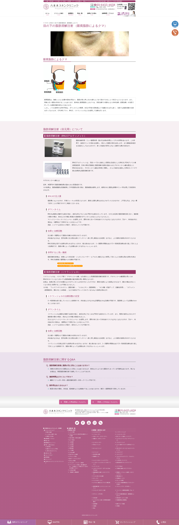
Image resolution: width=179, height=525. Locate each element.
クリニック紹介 (58, 14)
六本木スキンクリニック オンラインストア (54, 462)
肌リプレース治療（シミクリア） (124, 436)
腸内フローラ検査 (120, 503)
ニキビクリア (119, 452)
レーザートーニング (121, 432)
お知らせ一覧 (48, 453)
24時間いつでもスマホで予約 (126, 6)
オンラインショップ (127, 522)
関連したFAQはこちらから (108, 402)
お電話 (163, 522)
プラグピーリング (120, 442)
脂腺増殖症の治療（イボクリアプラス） (101, 473)
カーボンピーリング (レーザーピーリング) (125, 439)
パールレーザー (96, 434)
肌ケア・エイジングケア (75, 458)
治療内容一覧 (72, 428)
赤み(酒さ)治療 (96, 454)
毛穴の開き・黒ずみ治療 (75, 437)
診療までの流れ (91, 14)
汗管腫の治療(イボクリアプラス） (124, 468)
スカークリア (119, 454)
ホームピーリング (97, 448)
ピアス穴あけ (119, 466)
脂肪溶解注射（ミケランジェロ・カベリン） (102, 487)
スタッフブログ (48, 455)
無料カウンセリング (19, 522)
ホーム (47, 14)
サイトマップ (48, 459)
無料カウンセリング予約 (52, 448)
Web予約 (48, 446)
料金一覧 (80, 14)
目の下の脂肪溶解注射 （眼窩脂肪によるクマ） (125, 494)
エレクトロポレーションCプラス (100, 460)
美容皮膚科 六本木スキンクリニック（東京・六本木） (61, 7)
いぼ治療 (71, 442)
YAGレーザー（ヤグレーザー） (100, 436)
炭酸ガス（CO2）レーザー (99, 438)
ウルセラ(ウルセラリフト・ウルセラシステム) (125, 457)
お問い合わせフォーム (51, 450)
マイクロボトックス (97, 480)
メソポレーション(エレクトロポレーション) (102, 463)
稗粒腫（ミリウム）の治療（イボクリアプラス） (125, 473)
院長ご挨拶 (49, 432)
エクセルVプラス (97, 432)
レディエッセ (96, 466)
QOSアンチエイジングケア (81, 413)
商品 (94, 508)
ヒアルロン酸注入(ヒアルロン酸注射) (101, 482)
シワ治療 (71, 450)
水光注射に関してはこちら (65, 263)
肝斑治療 (71, 448)
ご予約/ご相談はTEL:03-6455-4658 (102, 5)
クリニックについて (49, 430)
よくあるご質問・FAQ (51, 434)
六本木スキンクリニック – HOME (53, 428)
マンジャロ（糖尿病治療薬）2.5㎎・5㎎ (125, 491)
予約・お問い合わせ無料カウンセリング (123, 13)
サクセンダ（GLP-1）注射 (99, 490)
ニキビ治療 (71, 432)
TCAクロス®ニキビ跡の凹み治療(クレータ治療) (78, 435)
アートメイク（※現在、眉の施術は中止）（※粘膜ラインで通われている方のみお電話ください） (78, 466)
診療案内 (70, 14)
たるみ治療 (71, 452)
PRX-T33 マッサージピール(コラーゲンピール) (125, 449)
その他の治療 (72, 470)
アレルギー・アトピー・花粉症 (76, 462)
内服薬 (94, 505)
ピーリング (95, 452)
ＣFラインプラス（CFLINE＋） (123, 486)
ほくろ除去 (71, 439)
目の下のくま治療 (73, 454)
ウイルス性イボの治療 (98, 476)
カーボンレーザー (97, 442)
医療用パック (96, 456)
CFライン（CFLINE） (98, 494)
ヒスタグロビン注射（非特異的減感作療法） (102, 500)
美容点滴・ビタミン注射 (122, 497)
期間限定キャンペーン (50, 442)
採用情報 (47, 457)
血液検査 (95, 503)
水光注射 (95, 497)
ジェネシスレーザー (121, 434)
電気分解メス (119, 476)
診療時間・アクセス (108, 14)
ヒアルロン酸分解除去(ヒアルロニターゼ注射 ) (125, 483)
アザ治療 (71, 446)
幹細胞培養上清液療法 (121, 499)
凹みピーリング (96, 444)
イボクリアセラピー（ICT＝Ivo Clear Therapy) (101, 469)
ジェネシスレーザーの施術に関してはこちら (69, 266)
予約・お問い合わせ (49, 444)
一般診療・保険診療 (74, 472)
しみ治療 (71, 444)
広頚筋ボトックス (120, 478)
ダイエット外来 (73, 456)
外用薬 (118, 505)
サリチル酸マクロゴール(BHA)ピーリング (125, 445)
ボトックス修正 (120, 480)
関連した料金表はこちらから (75, 402)
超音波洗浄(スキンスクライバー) (124, 462)
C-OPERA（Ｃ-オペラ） (122, 460)
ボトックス (95, 478)
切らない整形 (72, 460)
